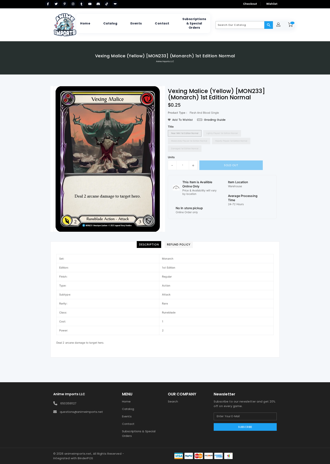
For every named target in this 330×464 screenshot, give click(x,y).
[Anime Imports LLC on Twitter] (56, 4)
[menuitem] (85, 23)
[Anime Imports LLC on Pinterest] (65, 4)
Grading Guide (215, 120)
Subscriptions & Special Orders (138, 433)
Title (171, 126)
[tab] (149, 244)
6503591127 (68, 403)
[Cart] (291, 25)
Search (173, 401)
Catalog (128, 409)
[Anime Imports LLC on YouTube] (90, 4)
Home (126, 401)
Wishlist (271, 4)
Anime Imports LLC (165, 61)
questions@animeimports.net (81, 412)
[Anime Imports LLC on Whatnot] (115, 4)
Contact (128, 424)
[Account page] (279, 25)
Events (127, 416)
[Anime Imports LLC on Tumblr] (81, 4)
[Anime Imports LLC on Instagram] (73, 4)
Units (171, 157)
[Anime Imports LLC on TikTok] (107, 4)
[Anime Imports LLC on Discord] (98, 4)
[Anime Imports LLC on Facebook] (48, 4)
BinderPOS (85, 458)
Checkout (250, 4)
